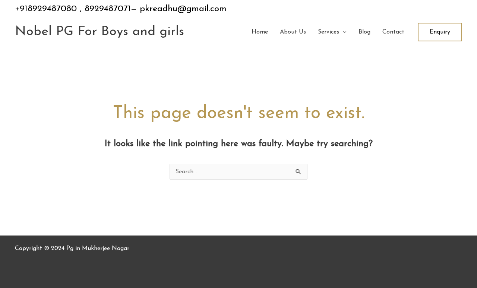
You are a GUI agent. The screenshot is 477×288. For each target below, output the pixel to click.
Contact (393, 32)
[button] (440, 32)
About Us (293, 32)
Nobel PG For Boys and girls (99, 31)
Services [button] (328, 32)
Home (260, 32)
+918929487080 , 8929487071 (73, 8)
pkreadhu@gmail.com (182, 8)
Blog (364, 32)
